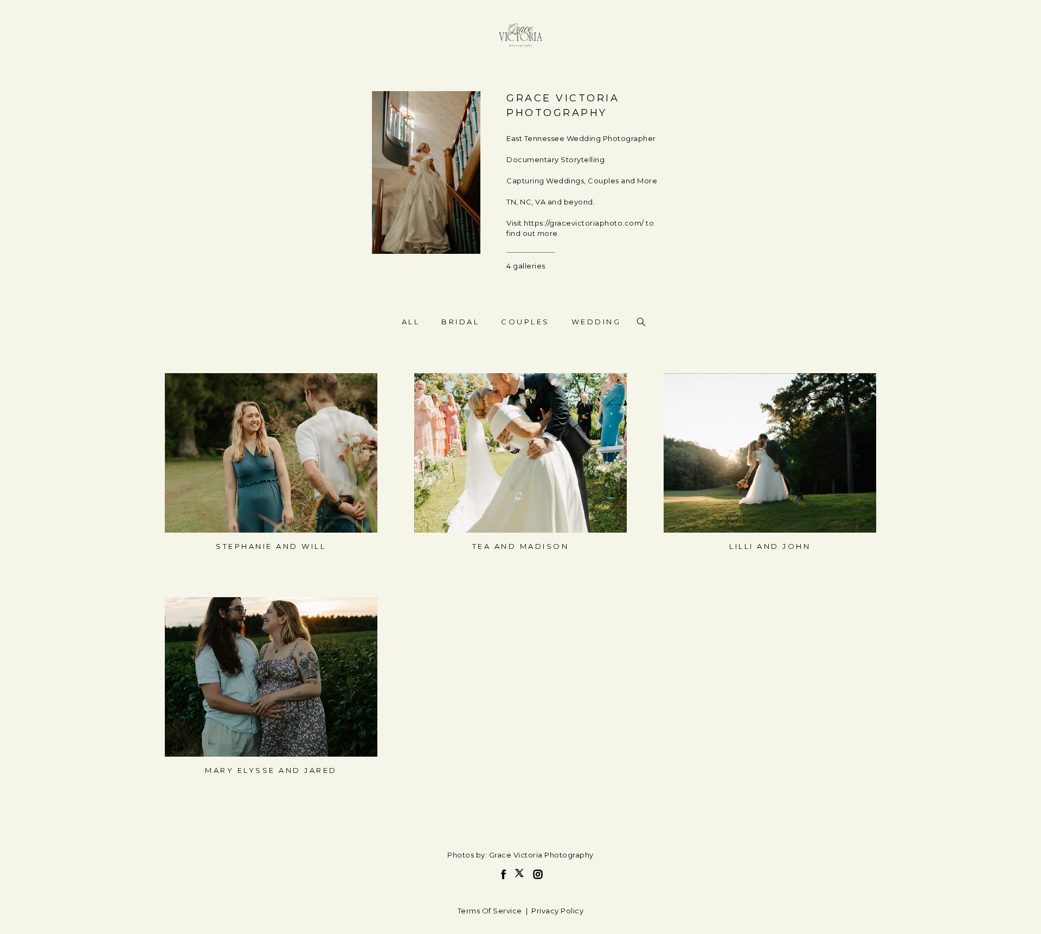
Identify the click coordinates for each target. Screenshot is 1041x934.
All (411, 321)
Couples (525, 321)
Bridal (460, 321)
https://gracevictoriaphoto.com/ (584, 223)
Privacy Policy (557, 910)
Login (185, 387)
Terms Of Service (490, 910)
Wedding (596, 321)
